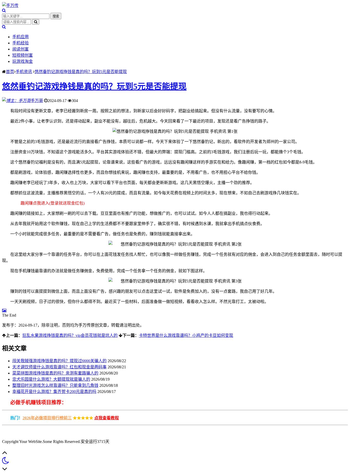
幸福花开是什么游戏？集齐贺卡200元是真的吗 (54, 391)
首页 (10, 71)
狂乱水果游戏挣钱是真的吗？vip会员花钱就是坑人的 (70, 335)
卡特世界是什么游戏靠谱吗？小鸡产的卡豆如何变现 (186, 335)
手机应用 (20, 37)
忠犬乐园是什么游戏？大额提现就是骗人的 (51, 379)
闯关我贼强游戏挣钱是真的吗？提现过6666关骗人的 (59, 361)
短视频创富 (22, 55)
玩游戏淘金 (22, 61)
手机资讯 (24, 71)
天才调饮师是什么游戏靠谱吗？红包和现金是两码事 (59, 367)
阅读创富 (20, 49)
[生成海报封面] (4, 310)
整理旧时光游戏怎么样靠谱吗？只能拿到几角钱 (55, 385)
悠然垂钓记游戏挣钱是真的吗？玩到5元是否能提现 (81, 71)
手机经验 (20, 43)
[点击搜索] (4, 10)
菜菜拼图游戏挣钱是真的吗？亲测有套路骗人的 (55, 373)
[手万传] (10, 5)
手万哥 (37, 100)
